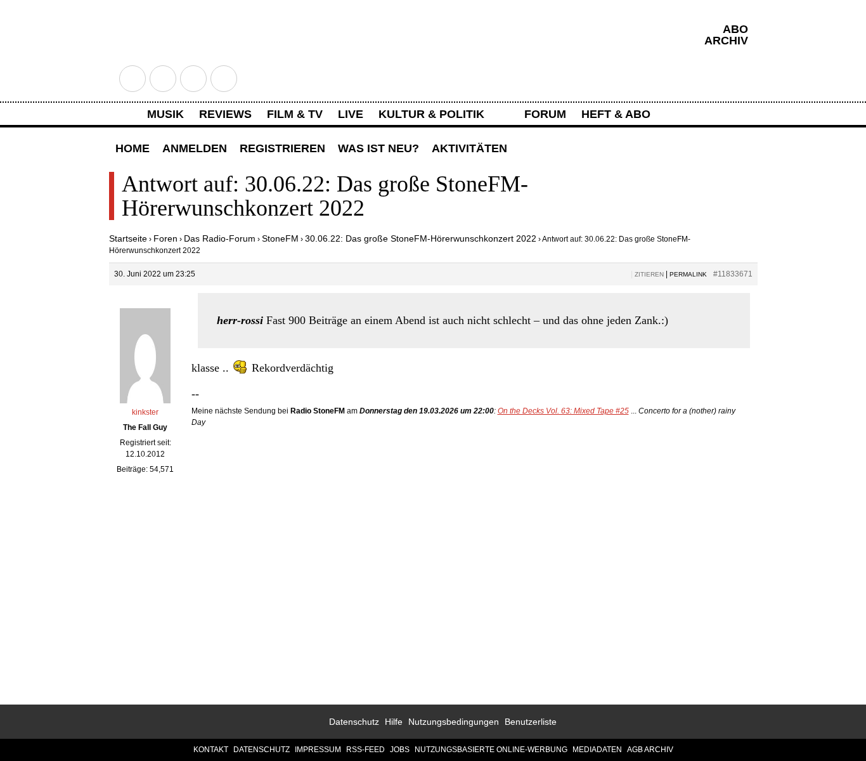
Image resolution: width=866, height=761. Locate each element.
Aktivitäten (469, 148)
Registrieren (282, 148)
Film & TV (295, 114)
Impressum (318, 749)
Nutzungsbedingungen (453, 722)
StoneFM (280, 238)
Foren (165, 238)
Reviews (225, 114)
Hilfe (394, 722)
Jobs (400, 749)
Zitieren (649, 274)
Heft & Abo (615, 114)
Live (350, 114)
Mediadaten (597, 749)
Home (132, 148)
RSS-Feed (365, 749)
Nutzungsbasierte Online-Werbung (491, 749)
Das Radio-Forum (219, 238)
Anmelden (194, 148)
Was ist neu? (378, 148)
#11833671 (733, 274)
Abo (735, 29)
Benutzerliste (531, 722)
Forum (545, 114)
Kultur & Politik (431, 114)
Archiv (726, 40)
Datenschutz (354, 722)
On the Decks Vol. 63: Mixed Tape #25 (563, 411)
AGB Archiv (650, 749)
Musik (165, 114)
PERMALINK (688, 274)
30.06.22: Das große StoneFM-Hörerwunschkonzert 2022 (420, 238)
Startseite (128, 238)
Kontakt (210, 749)
